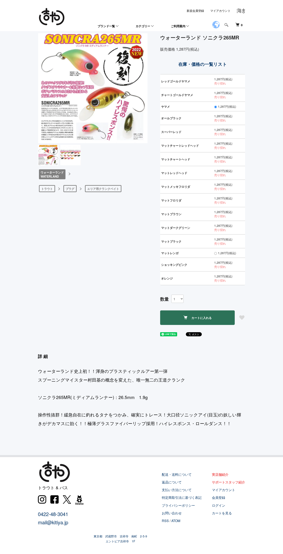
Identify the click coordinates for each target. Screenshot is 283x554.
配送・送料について (177, 474)
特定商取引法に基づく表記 (182, 497)
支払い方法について (177, 489)
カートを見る (222, 513)
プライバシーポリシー (178, 505)
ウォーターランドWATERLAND (52, 174)
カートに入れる (201, 318)
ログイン (218, 505)
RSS (165, 520)
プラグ (70, 189)
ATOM (175, 520)
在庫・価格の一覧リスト (202, 64)
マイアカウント (220, 11)
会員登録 (218, 497)
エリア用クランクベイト (103, 189)
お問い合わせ (172, 513)
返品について (172, 482)
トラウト (47, 189)
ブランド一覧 (106, 26)
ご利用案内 (178, 26)
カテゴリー (143, 26)
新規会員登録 (195, 11)
